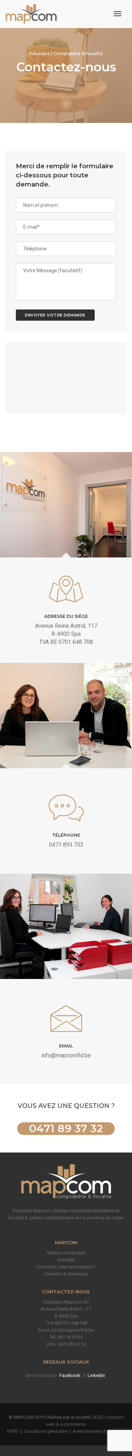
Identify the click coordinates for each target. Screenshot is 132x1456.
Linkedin (96, 1375)
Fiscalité (66, 1259)
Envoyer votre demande (55, 315)
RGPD (13, 1431)
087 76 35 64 (70, 1337)
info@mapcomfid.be (66, 1055)
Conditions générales (45, 1431)
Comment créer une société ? (66, 1266)
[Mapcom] (31, 14)
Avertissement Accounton (99, 1431)
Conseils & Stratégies (66, 1274)
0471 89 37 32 (66, 1128)
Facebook (69, 1375)
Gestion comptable (66, 1252)
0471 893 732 (66, 844)
